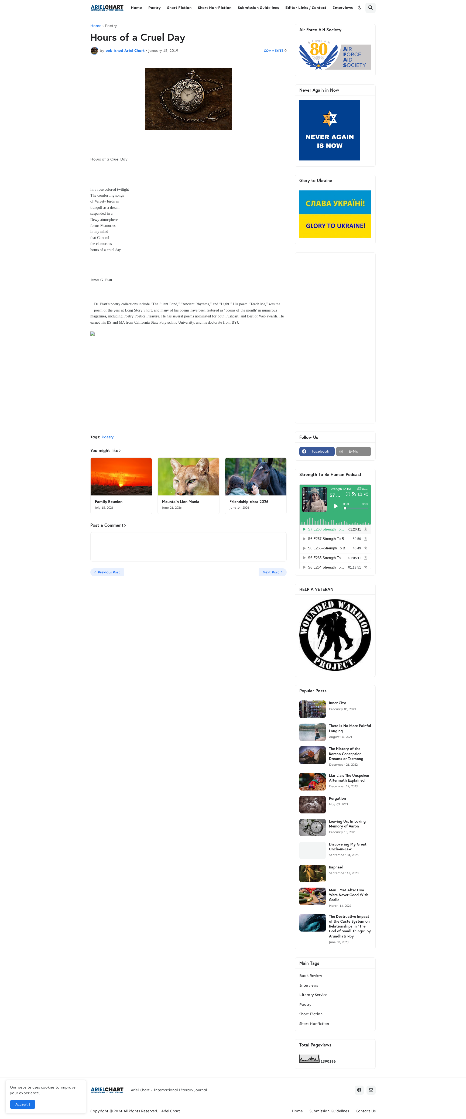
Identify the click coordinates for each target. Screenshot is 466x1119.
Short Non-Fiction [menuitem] (214, 7)
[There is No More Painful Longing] (312, 732)
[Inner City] (312, 709)
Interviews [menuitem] (343, 7)
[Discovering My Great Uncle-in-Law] (312, 850)
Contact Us (366, 1111)
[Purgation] (312, 804)
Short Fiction (311, 1014)
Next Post (271, 572)
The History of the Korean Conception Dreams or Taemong (346, 753)
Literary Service (313, 995)
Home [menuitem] (136, 7)
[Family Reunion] (121, 476)
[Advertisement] (188, 390)
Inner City (337, 702)
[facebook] (359, 1090)
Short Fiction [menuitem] (179, 7)
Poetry (111, 26)
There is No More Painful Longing (350, 728)
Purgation (337, 798)
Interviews (308, 985)
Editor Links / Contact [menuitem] (305, 7)
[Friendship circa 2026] (255, 476)
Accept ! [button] (22, 1104)
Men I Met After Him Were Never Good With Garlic (348, 895)
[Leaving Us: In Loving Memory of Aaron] (312, 827)
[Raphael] (312, 873)
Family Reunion (108, 501)
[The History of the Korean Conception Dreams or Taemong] (312, 755)
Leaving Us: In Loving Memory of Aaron (347, 824)
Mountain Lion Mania (180, 501)
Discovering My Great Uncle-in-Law (347, 846)
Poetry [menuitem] (154, 7)
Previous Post (109, 572)
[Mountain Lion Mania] (188, 476)
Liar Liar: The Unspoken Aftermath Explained (349, 778)
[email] (371, 1090)
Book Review (310, 975)
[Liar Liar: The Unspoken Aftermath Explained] (312, 782)
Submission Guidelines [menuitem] (258, 7)
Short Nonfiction (314, 1023)
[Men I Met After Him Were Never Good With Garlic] (312, 896)
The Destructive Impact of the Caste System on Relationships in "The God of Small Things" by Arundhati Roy (350, 926)
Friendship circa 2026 (248, 501)
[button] (359, 8)
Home (95, 26)
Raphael (336, 867)
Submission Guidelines (329, 1111)
